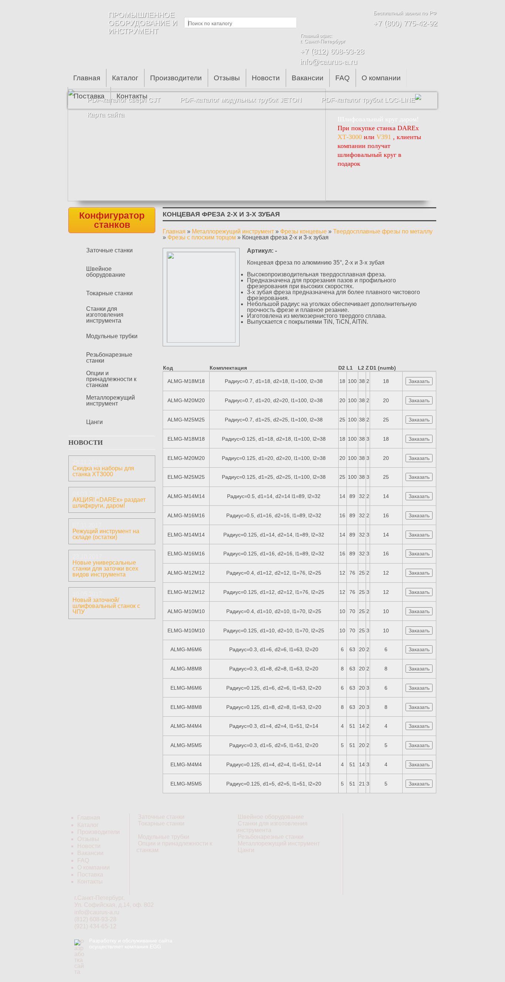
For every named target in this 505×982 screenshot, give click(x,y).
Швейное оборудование (105, 272)
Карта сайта (105, 114)
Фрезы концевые (303, 231)
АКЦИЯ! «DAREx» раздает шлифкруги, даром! (109, 503)
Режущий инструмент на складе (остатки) (105, 534)
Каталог (125, 78)
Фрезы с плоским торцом (201, 237)
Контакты (132, 96)
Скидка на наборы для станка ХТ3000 (103, 471)
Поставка (89, 96)
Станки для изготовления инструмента (104, 315)
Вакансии (307, 78)
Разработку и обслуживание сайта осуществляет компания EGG (130, 943)
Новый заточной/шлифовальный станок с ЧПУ (106, 606)
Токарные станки (109, 293)
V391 (383, 137)
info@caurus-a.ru (328, 62)
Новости (266, 78)
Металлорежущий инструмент (110, 400)
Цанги (94, 422)
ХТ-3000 (350, 137)
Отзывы (227, 78)
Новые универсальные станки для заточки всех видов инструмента (105, 568)
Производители (176, 78)
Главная (86, 78)
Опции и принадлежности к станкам (111, 379)
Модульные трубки (112, 336)
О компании (381, 78)
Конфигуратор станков (112, 220)
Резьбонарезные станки (109, 358)
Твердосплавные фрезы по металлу (383, 231)
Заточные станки (109, 250)
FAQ (342, 78)
